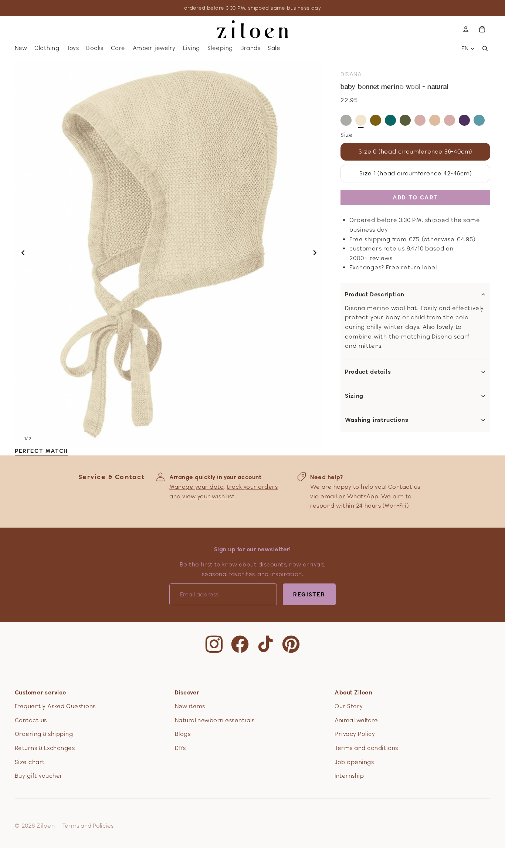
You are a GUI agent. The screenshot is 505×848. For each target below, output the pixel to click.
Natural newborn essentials (214, 720)
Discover (187, 692)
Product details (368, 372)
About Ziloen (353, 692)
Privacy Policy (355, 733)
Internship (349, 775)
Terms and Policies (87, 825)
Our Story (349, 706)
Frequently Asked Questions (55, 706)
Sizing (354, 396)
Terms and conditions (366, 747)
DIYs (180, 747)
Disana (351, 74)
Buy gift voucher (39, 775)
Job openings (354, 761)
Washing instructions (376, 420)
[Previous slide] (21, 254)
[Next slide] (317, 254)
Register (309, 594)
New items (190, 706)
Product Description (374, 294)
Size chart (30, 761)
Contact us (31, 720)
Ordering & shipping (44, 733)
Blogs (182, 733)
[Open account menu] (466, 29)
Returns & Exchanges (45, 747)
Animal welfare (356, 720)
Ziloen (46, 825)
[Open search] (485, 48)
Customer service (41, 692)
